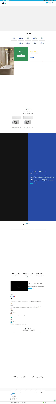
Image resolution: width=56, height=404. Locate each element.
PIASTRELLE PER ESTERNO (16, 275)
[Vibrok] (12, 389)
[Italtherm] (27, 389)
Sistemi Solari (42, 43)
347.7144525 (9, 0)
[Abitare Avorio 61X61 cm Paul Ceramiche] (16, 251)
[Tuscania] (38, 389)
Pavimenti (14, 38)
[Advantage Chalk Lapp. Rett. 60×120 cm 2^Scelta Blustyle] (28, 251)
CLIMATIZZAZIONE (16, 127)
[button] (54, 400)
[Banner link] (7, 61)
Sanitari (28, 38)
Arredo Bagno (21, 43)
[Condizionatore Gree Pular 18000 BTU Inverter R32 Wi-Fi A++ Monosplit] (28, 120)
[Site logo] (4, 2)
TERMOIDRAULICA (13, 127)
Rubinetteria (35, 38)
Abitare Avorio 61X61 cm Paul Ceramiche (16, 273)
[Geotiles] (43, 389)
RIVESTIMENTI (28, 276)
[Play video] (19, 286)
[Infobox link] (49, 3)
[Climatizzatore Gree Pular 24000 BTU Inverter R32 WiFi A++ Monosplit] (16, 120)
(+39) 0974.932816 (6, 0)
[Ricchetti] (22, 389)
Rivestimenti (21, 38)
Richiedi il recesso (28, 403)
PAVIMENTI (31, 275)
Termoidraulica (28, 43)
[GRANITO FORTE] (17, 389)
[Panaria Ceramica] (33, 389)
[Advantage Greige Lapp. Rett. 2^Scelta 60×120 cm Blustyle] (40, 251)
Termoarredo (35, 43)
